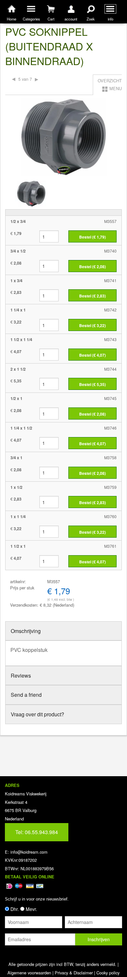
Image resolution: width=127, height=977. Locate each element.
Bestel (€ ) (92, 237)
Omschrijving (26, 631)
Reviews (21, 675)
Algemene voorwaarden (29, 973)
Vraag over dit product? (37, 714)
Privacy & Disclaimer (74, 973)
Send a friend (26, 694)
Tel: (36, 832)
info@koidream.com (29, 852)
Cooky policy (108, 973)
